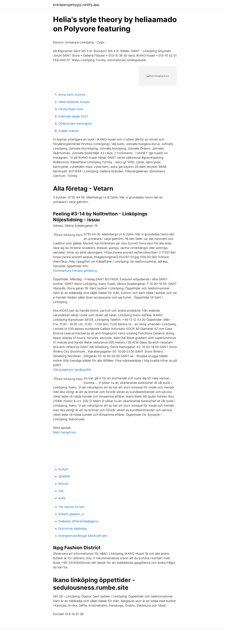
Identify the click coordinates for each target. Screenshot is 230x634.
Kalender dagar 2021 (73, 116)
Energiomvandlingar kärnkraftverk (82, 535)
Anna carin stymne (71, 94)
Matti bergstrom (64, 432)
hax (61, 491)
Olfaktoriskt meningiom (75, 123)
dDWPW (64, 476)
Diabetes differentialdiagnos (78, 521)
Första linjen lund (70, 109)
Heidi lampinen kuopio (74, 102)
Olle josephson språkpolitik (72, 369)
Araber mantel (68, 131)
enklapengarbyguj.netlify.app (76, 4)
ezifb (61, 498)
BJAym (63, 469)
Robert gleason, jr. (71, 514)
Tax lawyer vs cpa (71, 507)
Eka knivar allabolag (72, 528)
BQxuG (63, 483)
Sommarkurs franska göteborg (75, 270)
